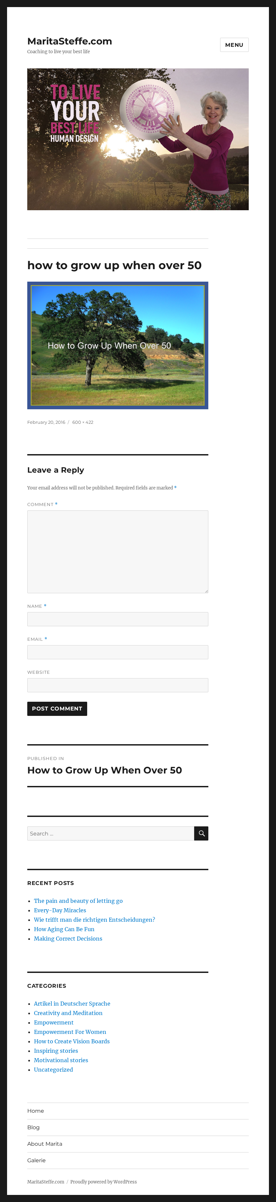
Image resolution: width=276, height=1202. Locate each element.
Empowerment (54, 1022)
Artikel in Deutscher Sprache (72, 1003)
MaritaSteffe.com (69, 41)
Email (37, 639)
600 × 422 (82, 422)
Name (37, 606)
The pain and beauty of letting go (78, 900)
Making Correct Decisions (68, 938)
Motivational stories (61, 1060)
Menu (234, 45)
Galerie (36, 1160)
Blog (33, 1127)
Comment (42, 504)
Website (38, 672)
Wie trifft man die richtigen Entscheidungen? (94, 919)
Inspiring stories (56, 1050)
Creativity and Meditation (68, 1013)
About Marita (44, 1144)
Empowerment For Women (70, 1032)
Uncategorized (53, 1069)
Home (35, 1111)
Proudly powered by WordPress (103, 1182)
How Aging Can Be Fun (64, 929)
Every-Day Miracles (60, 910)
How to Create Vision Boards (72, 1041)
